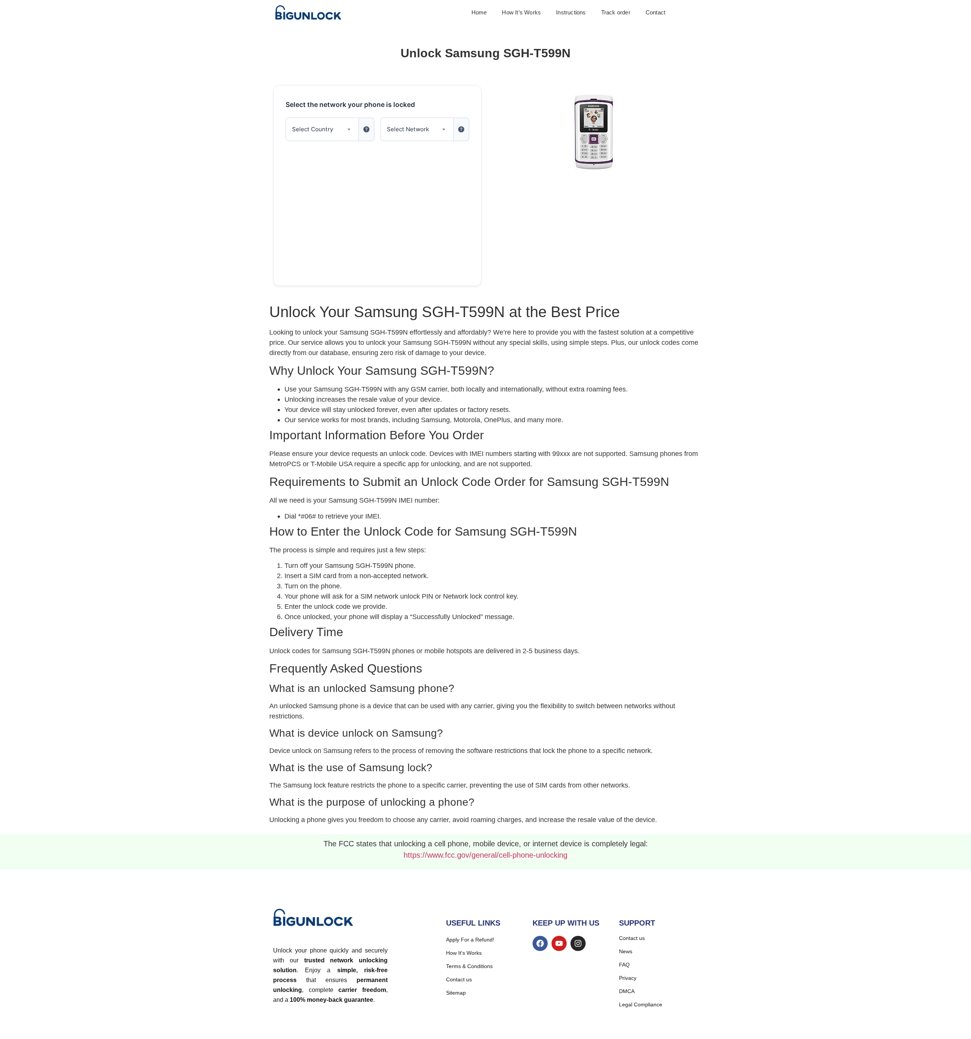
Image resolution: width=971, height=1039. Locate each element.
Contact (655, 12)
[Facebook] (540, 943)
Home (479, 12)
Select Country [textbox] (312, 129)
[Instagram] (578, 943)
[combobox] (322, 129)
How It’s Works (521, 12)
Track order (615, 12)
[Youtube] (559, 943)
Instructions (571, 12)
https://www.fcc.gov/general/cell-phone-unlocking (485, 855)
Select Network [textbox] (408, 129)
